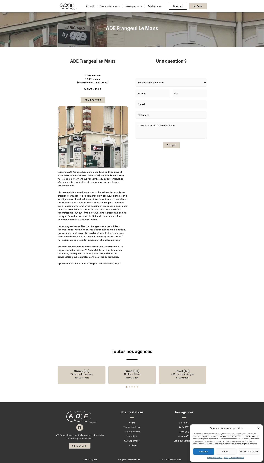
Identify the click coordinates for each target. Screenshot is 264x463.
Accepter (203, 451)
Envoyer (171, 145)
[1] (126, 386)
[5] (137, 386)
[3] (132, 386)
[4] (134, 386)
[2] (129, 386)
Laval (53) (182, 371)
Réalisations (154, 6)
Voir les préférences (249, 451)
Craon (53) (82, 371)
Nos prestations (108, 6)
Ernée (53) (132, 371)
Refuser (226, 451)
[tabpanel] (81, 375)
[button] (258, 428)
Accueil (90, 6)
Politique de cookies (214, 458)
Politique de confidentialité (234, 458)
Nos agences (132, 6)
